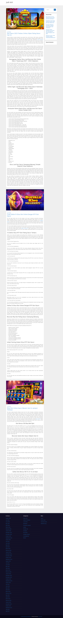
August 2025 (8, 539)
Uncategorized (26, 536)
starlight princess (26, 534)
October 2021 (8, 605)
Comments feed (44, 521)
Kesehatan (25, 523)
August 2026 (8, 518)
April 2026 (8, 525)
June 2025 (8, 543)
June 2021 (8, 609)
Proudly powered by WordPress (26, 616)
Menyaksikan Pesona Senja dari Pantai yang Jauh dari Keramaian (50, 17)
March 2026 (8, 527)
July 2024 (8, 562)
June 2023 (8, 586)
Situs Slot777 (38, 418)
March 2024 (8, 570)
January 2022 (8, 602)
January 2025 (8, 552)
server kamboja (40, 39)
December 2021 (9, 604)
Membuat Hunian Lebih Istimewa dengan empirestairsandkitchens (50, 36)
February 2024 (8, 571)
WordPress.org (43, 523)
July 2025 (7, 541)
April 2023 (8, 589)
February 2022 (8, 600)
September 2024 (9, 559)
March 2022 (8, 598)
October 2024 (8, 557)
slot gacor (25, 530)
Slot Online (25, 532)
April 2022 (8, 596)
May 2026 (8, 523)
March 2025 (8, 548)
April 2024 (8, 568)
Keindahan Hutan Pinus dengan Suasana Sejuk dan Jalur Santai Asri (50, 21)
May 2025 (8, 545)
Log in (42, 518)
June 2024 (8, 564)
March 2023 (8, 591)
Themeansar (40, 616)
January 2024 (8, 573)
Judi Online (9, 31)
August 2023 (8, 582)
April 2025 (8, 546)
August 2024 (8, 561)
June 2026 (8, 521)
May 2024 (8, 566)
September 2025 (9, 537)
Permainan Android (27, 525)
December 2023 (9, 575)
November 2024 (9, 555)
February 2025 (8, 550)
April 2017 (8, 611)
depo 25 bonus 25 (24, 228)
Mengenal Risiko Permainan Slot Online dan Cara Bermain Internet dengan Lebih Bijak (50, 31)
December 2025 (9, 532)
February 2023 (8, 593)
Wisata (24, 537)
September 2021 (9, 607)
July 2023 (8, 584)
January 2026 (8, 530)
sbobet (24, 527)
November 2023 (9, 577)
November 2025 (9, 534)
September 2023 (9, 580)
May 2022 (8, 595)
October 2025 (8, 536)
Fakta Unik (25, 518)
